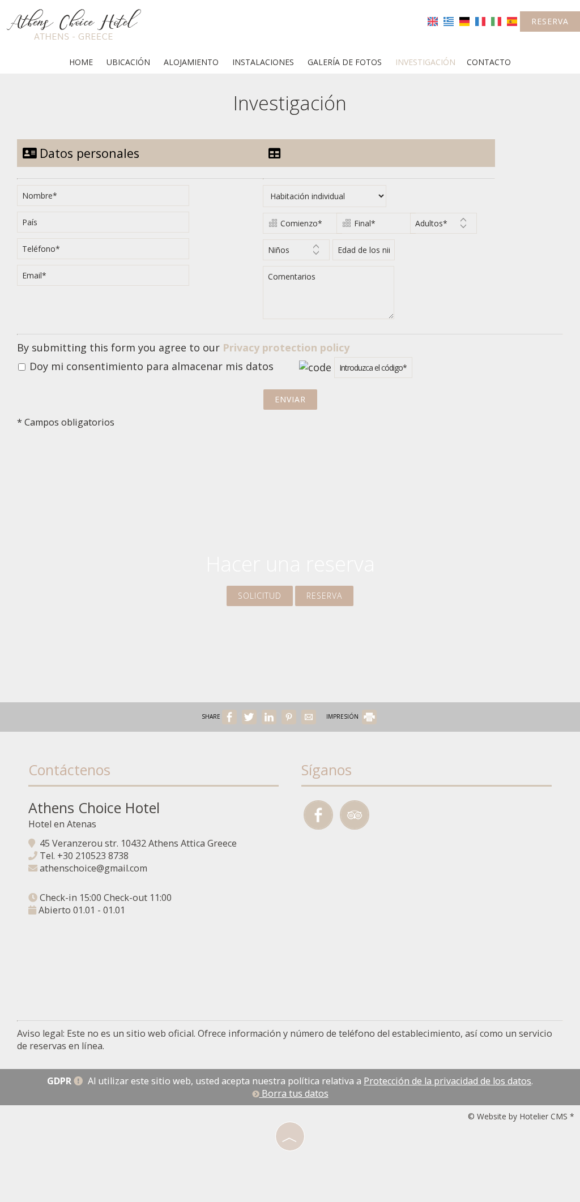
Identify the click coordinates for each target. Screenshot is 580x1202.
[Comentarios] (330, 297)
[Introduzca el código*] (373, 370)
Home (81, 62)
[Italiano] (496, 20)
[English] (433, 20)
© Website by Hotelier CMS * (521, 1116)
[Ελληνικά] (449, 20)
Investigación (425, 62)
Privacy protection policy (286, 347)
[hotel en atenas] (74, 24)
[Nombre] (107, 198)
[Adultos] (443, 226)
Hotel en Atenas (62, 824)
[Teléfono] (107, 251)
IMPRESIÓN (343, 716)
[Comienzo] (298, 226)
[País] (107, 225)
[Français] (480, 20)
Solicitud (260, 595)
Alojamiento (191, 62)
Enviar (290, 399)
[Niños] (296, 252)
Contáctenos (69, 769)
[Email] (107, 278)
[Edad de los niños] (361, 252)
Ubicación (128, 62)
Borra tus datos (294, 1093)
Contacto (489, 62)
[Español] (512, 20)
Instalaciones (263, 62)
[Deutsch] (464, 20)
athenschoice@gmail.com (93, 868)
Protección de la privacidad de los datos (447, 1081)
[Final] (371, 226)
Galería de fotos (345, 62)
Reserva (550, 21)
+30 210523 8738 (93, 855)
